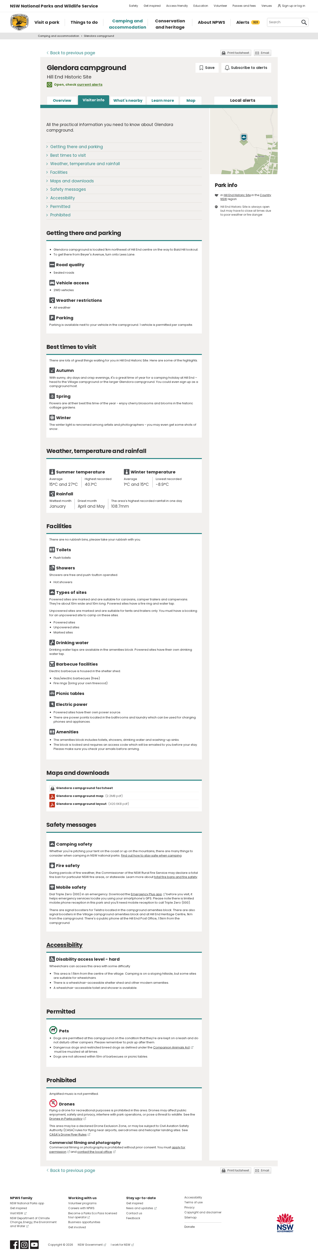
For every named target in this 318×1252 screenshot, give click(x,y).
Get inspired (152, 6)
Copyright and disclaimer (202, 1212)
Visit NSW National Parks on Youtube (34, 1244)
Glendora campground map (89, 796)
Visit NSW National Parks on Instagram (24, 1244)
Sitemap (190, 1217)
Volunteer (220, 6)
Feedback (133, 1218)
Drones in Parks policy (65, 1118)
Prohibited (60, 215)
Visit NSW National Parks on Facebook (14, 1244)
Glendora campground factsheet (84, 788)
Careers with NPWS (81, 1208)
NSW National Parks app (27, 1203)
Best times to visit (68, 155)
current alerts (89, 84)
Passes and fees (244, 6)
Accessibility (62, 198)
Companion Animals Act (171, 1047)
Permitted (60, 206)
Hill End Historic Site (237, 195)
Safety (133, 6)
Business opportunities (84, 1222)
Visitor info (94, 100)
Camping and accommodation (58, 36)
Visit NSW (16, 1213)
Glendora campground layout (92, 804)
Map (190, 100)
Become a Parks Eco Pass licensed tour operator (92, 1215)
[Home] (19, 22)
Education (200, 6)
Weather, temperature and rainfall (85, 164)
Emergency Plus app (146, 894)
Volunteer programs (82, 1203)
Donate (189, 1227)
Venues (266, 6)
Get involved (77, 1227)
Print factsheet (238, 53)
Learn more (163, 100)
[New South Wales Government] (285, 1222)
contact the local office (94, 1152)
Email (265, 53)
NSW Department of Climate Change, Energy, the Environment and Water (33, 1222)
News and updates (139, 1208)
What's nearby (127, 100)
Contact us (134, 1213)
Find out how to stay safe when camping (151, 855)
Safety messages (68, 189)
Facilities (59, 172)
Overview (62, 100)
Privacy (189, 1207)
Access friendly (177, 6)
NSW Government (90, 1245)
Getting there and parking (76, 147)
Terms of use (193, 1202)
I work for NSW (120, 1245)
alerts (242, 100)
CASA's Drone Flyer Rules (68, 1134)
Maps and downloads (72, 181)
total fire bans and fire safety (175, 877)
